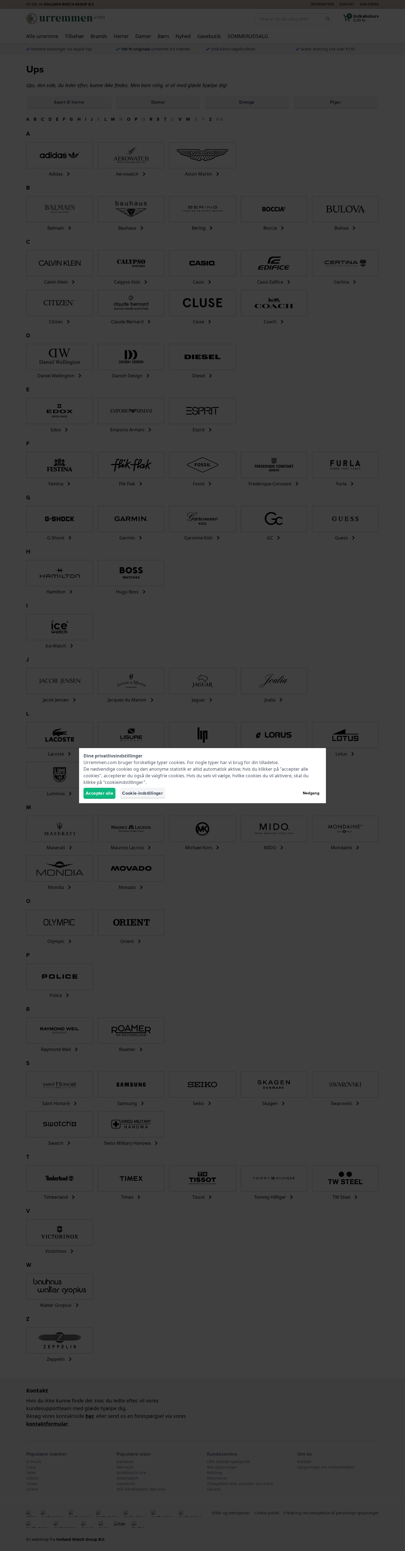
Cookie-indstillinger (142, 793)
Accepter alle (99, 793)
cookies (177, 762)
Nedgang (311, 793)
